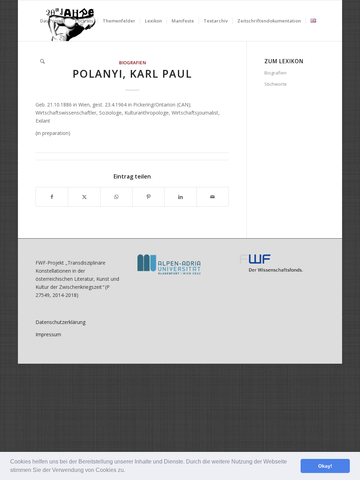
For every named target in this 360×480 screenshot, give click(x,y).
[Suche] (42, 61)
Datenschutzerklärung (60, 322)
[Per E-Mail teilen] (213, 196)
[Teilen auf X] (84, 196)
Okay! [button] (325, 466)
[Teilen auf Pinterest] (148, 196)
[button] (128, 471)
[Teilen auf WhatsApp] (116, 196)
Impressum (48, 334)
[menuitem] (53, 20)
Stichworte (275, 84)
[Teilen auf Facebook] (52, 196)
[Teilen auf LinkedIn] (180, 196)
